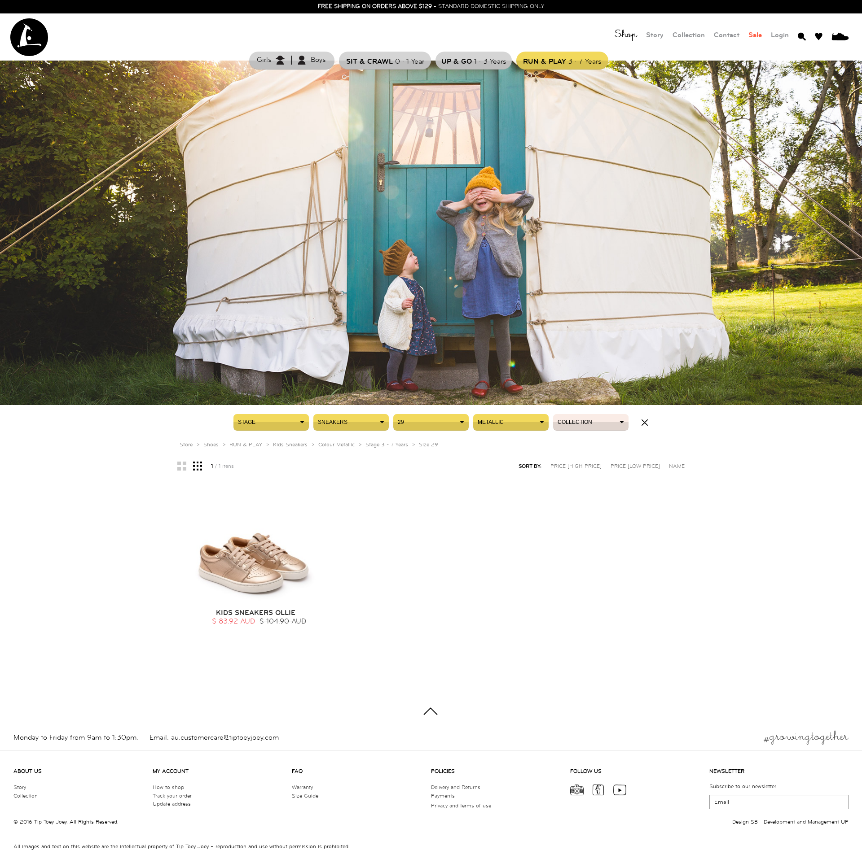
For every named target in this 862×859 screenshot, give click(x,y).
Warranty (302, 787)
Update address (172, 804)
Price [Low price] (635, 466)
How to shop (168, 787)
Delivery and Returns (455, 787)
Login (780, 35)
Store (186, 444)
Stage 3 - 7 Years (386, 444)
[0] (840, 36)
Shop (626, 36)
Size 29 (428, 444)
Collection (689, 35)
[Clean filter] (645, 422)
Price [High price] (576, 466)
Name (677, 466)
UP (845, 822)
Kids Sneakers (290, 444)
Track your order (172, 796)
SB (754, 822)
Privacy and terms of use (461, 805)
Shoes (211, 444)
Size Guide (305, 796)
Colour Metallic (336, 444)
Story (655, 35)
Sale (755, 35)
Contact (726, 35)
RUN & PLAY (245, 444)
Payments (443, 796)
